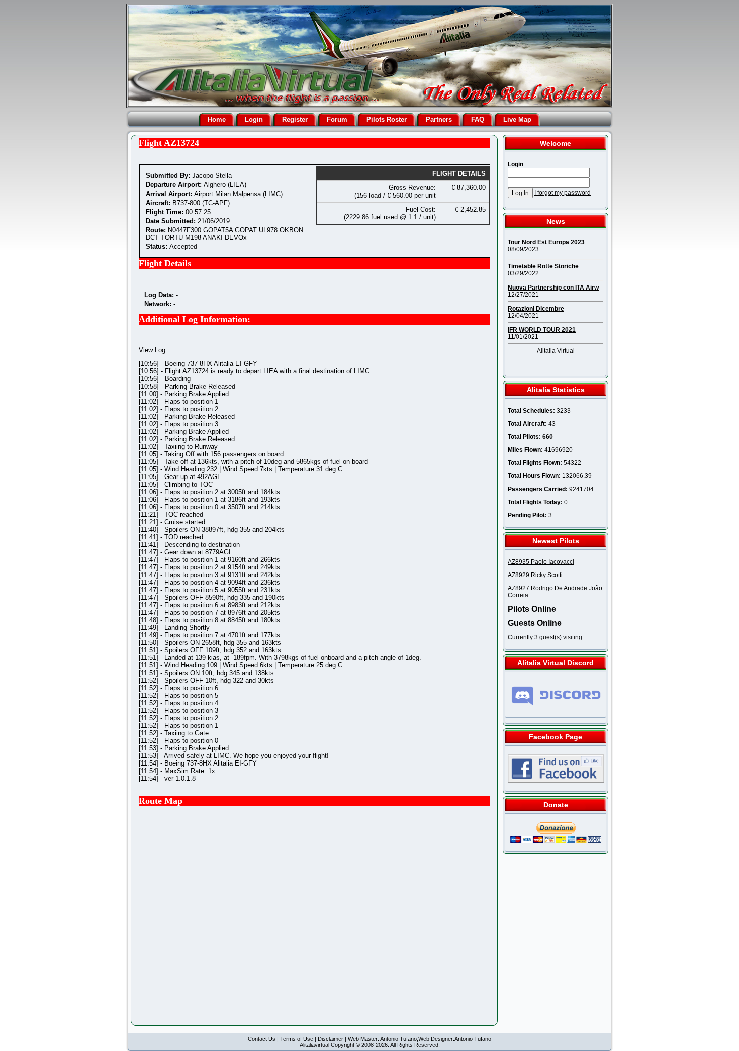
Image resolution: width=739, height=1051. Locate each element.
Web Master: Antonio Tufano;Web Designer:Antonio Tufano (419, 1039)
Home (217, 119)
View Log (152, 350)
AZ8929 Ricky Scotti (535, 575)
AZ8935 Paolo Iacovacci (541, 561)
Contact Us (261, 1039)
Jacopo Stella (212, 175)
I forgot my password (562, 192)
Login (254, 119)
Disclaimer (330, 1039)
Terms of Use (296, 1039)
